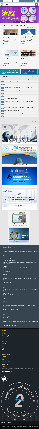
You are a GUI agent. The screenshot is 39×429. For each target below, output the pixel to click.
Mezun (30, 1)
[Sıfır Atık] (19, 219)
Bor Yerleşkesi (4, 338)
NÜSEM (3, 359)
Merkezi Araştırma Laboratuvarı (6, 361)
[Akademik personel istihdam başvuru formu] (10, 72)
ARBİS (3, 349)
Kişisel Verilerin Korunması (6, 358)
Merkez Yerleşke (4, 333)
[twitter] (4, 371)
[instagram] (8, 371)
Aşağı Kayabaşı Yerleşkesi (6, 335)
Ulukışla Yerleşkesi (5, 341)
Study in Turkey (4, 346)
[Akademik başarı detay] (10, 32)
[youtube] (6, 371)
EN (35, 1)
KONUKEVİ (3, 362)
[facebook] (3, 371)
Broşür (21, 1)
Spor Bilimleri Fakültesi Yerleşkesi (7, 336)
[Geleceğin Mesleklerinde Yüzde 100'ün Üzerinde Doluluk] (10, 53)
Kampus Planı (4, 332)
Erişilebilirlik (25, 1)
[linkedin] (9, 371)
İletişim (33, 1)
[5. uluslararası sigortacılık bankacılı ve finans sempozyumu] (19, 199)
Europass (3, 348)
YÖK (2, 345)
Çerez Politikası (15, 427)
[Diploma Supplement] (29, 72)
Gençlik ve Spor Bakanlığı (5, 352)
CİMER (3, 351)
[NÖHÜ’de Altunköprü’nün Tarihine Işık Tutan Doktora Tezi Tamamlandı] (28, 53)
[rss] (11, 371)
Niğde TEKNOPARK (5, 364)
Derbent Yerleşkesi (5, 339)
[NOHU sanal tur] (19, 236)
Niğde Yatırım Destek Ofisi (6, 354)
